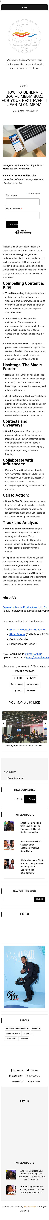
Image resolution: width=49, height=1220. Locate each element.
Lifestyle (24, 1039)
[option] (24, 729)
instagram (34, 1076)
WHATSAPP (34, 684)
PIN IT (20, 691)
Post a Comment (15, 778)
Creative (23, 86)
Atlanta (36, 1028)
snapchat (17, 1076)
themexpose (30, 1207)
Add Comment (32, 111)
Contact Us (34, 1081)
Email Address (14, 209)
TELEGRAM (18, 684)
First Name (11, 195)
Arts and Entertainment (17, 1028)
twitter (34, 1070)
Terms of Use (17, 1081)
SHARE (19, 678)
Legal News (11, 1039)
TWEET (33, 678)
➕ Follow (30, 799)
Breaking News (13, 1033)
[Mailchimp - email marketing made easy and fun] (23, 234)
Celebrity (27, 1033)
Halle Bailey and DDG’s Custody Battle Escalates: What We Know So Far (31, 1190)
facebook (18, 1070)
